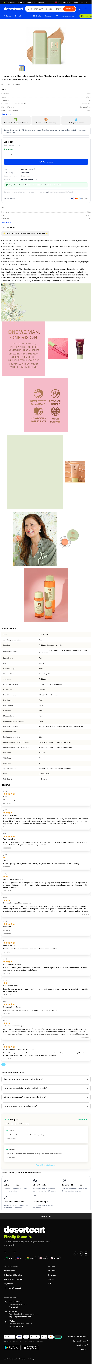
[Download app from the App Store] (30, 1347)
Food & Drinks (35, 16)
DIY (57, 16)
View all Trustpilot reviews (46, 1165)
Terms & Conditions (78, 1336)
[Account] (80, 9)
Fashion (48, 16)
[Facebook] (86, 1253)
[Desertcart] (13, 8)
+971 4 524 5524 (16, 1326)
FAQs (84, 1349)
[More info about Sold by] (34, 169)
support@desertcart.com (20, 1317)
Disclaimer (82, 1345)
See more (6, 114)
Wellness (7, 16)
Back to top (46, 1216)
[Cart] (86, 9)
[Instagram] (75, 1253)
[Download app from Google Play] (12, 1347)
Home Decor (20, 16)
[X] (81, 1253)
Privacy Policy (80, 1341)
